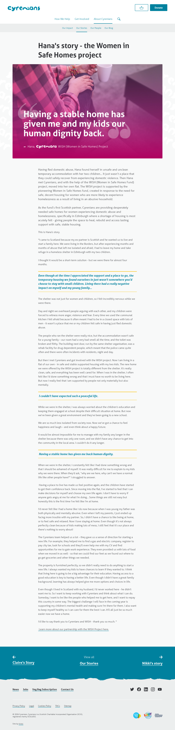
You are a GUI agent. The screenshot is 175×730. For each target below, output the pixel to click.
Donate (159, 7)
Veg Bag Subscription (44, 689)
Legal (31, 705)
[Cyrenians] (24, 8)
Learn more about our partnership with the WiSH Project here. (73, 629)
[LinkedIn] (146, 689)
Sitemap (67, 705)
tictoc (21, 723)
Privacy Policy (19, 705)
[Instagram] (153, 689)
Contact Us (67, 689)
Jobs (25, 689)
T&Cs (57, 705)
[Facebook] (139, 689)
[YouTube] (159, 689)
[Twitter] (132, 689)
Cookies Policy (44, 705)
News (16, 689)
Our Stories (89, 663)
